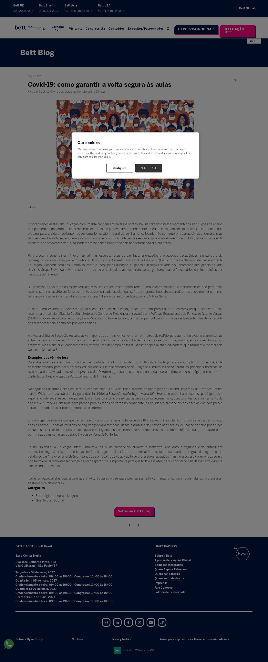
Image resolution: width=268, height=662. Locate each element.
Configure (120, 168)
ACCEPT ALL (148, 168)
